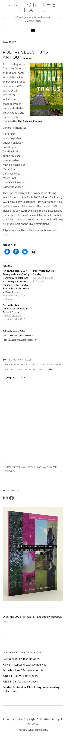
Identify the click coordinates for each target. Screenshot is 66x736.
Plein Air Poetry (26, 335)
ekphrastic (12, 340)
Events (16, 335)
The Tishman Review (30, 121)
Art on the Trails (33, 7)
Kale (21, 729)
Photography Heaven (20, 360)
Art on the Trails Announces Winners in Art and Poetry (15, 308)
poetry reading (23, 340)
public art (33, 340)
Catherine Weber (17, 331)
